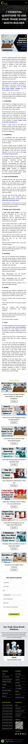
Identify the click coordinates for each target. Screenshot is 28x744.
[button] (4, 590)
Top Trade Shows (6, 690)
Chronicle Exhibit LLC (19, 739)
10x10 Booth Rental (7, 705)
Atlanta (17, 691)
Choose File (7, 595)
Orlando (17, 679)
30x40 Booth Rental (7, 725)
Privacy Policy (18, 741)
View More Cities (19, 697)
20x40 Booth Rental (7, 719)
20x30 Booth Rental (7, 717)
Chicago (17, 676)
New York (17, 694)
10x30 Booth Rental (7, 711)
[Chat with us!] (2, 741)
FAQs (3, 687)
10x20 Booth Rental (7, 708)
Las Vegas (18, 674)
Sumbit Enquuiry (14, 614)
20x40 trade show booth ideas (10, 200)
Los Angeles (18, 688)
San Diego (18, 685)
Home (3, 674)
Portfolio (4, 684)
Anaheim (17, 682)
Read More (14, 401)
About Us (4, 696)
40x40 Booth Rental (7, 728)
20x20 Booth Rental (7, 714)
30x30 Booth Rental (7, 722)
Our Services (5, 676)
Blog (16, 705)
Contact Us (5, 693)
